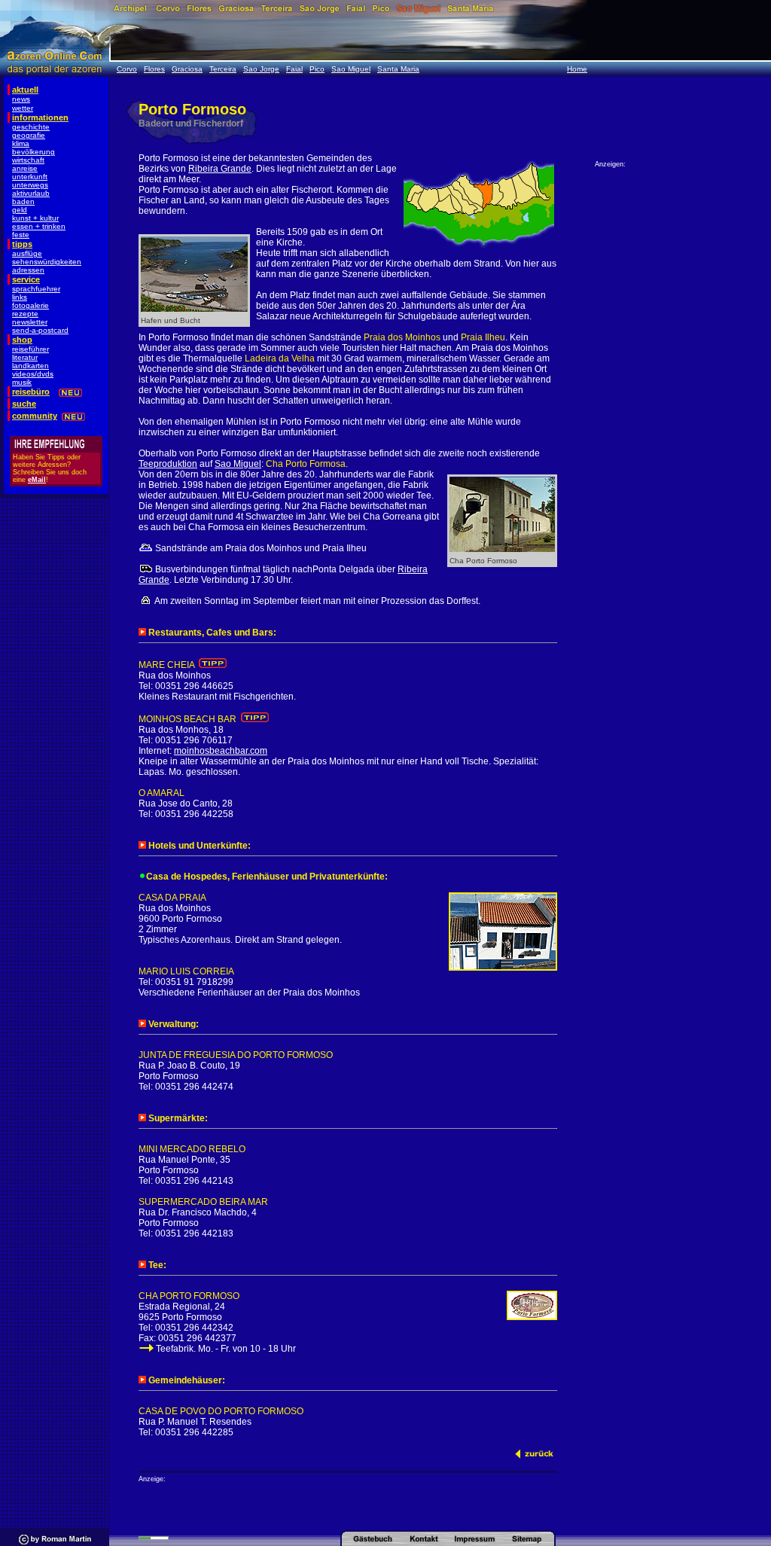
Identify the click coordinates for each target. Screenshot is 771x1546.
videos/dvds (32, 374)
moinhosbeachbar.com (220, 751)
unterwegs (30, 185)
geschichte (31, 127)
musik (22, 382)
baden (23, 201)
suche (24, 403)
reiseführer (30, 349)
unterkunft (29, 176)
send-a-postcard (40, 330)
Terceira (222, 69)
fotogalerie (30, 305)
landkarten (30, 365)
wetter (22, 108)
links (19, 297)
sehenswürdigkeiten (46, 262)
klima (20, 143)
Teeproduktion (168, 464)
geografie (28, 135)
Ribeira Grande (219, 168)
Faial (294, 69)
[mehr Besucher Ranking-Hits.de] (154, 1537)
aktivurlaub (31, 193)
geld (19, 210)
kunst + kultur (35, 218)
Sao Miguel (350, 69)
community (34, 415)
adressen (28, 270)
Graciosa (187, 69)
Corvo (127, 69)
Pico (317, 69)
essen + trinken (39, 226)
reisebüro (31, 391)
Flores (154, 69)
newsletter (29, 322)
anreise (25, 168)
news (21, 99)
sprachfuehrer (36, 289)
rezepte (25, 314)
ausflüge (27, 253)
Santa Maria (398, 69)
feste (20, 234)
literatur (25, 357)
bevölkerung (33, 152)
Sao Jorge (261, 69)
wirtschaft (28, 160)
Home (577, 69)
